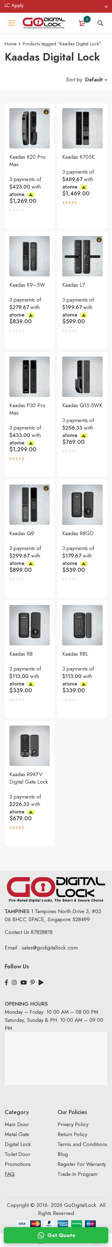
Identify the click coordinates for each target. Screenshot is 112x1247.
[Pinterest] (32, 983)
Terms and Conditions (82, 1144)
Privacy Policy (73, 1124)
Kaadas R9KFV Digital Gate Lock (28, 778)
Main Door (17, 1124)
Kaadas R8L (75, 654)
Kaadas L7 (73, 285)
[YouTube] (24, 983)
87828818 (42, 932)
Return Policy (72, 1134)
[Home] (43, 23)
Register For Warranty (82, 1164)
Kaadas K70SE (78, 157)
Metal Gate (17, 1134)
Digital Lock (18, 1144)
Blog (63, 1154)
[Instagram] (14, 983)
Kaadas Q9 (21, 533)
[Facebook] (6, 983)
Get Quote (61, 1235)
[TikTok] (41, 983)
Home (10, 43)
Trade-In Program (77, 1174)
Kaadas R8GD (78, 533)
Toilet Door (17, 1154)
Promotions (18, 1164)
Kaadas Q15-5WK (82, 405)
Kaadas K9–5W (27, 285)
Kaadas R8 (21, 654)
